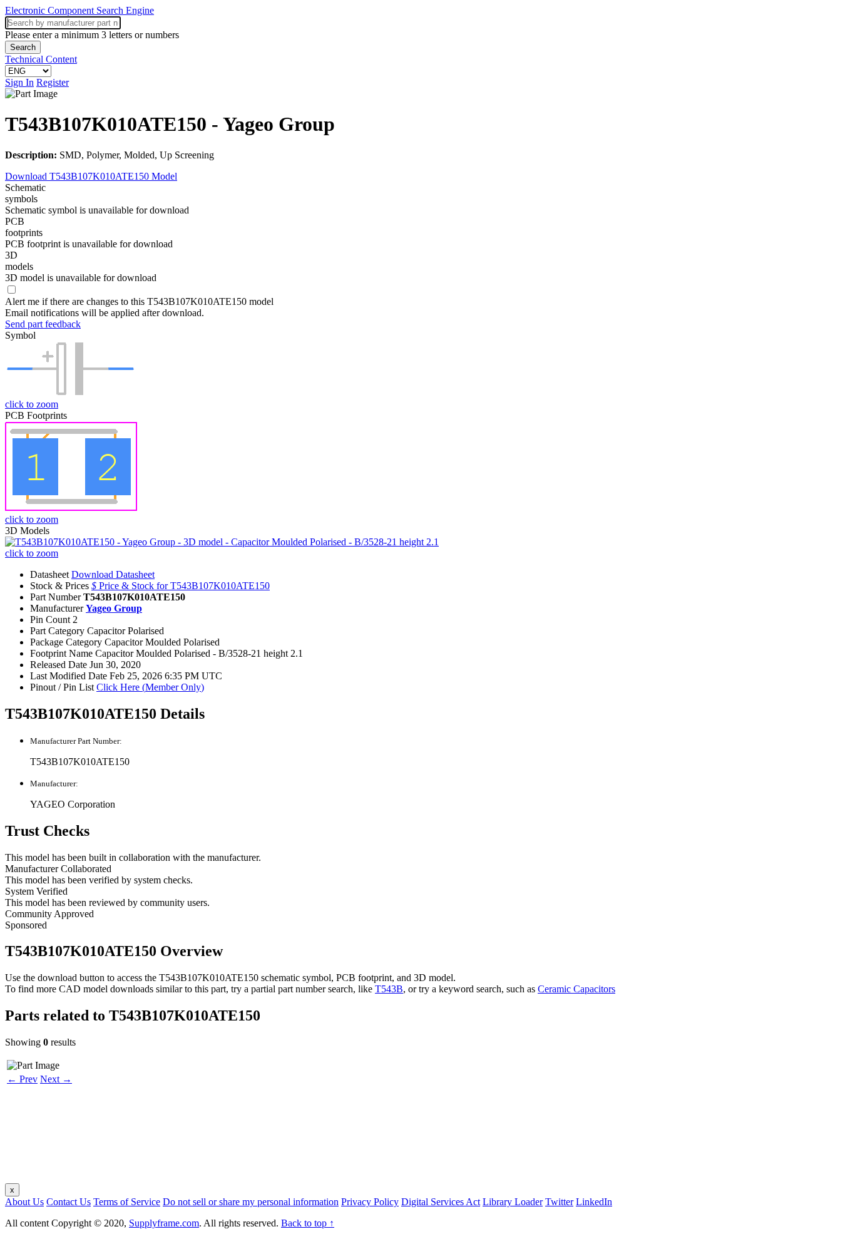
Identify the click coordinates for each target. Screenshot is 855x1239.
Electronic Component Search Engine (79, 10)
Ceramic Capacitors (576, 989)
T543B (389, 989)
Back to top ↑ (307, 1223)
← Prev (22, 1079)
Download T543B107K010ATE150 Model (91, 176)
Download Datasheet (113, 574)
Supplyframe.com (164, 1223)
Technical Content (41, 59)
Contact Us (68, 1201)
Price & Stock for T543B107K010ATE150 (180, 585)
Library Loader (513, 1201)
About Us (24, 1201)
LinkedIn (594, 1201)
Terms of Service (126, 1201)
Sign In (19, 82)
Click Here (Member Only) (150, 687)
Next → (56, 1079)
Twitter (559, 1201)
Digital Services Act (440, 1201)
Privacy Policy (370, 1201)
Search (23, 47)
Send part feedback (43, 324)
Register (52, 82)
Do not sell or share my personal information (251, 1201)
